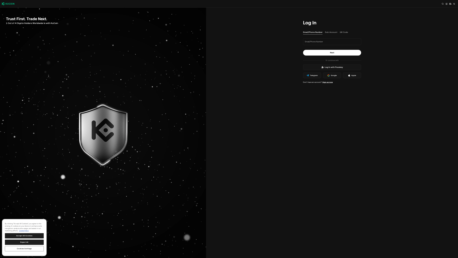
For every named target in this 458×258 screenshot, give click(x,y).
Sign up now (327, 82)
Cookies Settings (24, 249)
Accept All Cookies (24, 236)
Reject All (24, 242)
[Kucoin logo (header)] (8, 3)
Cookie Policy (24, 231)
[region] (24, 237)
